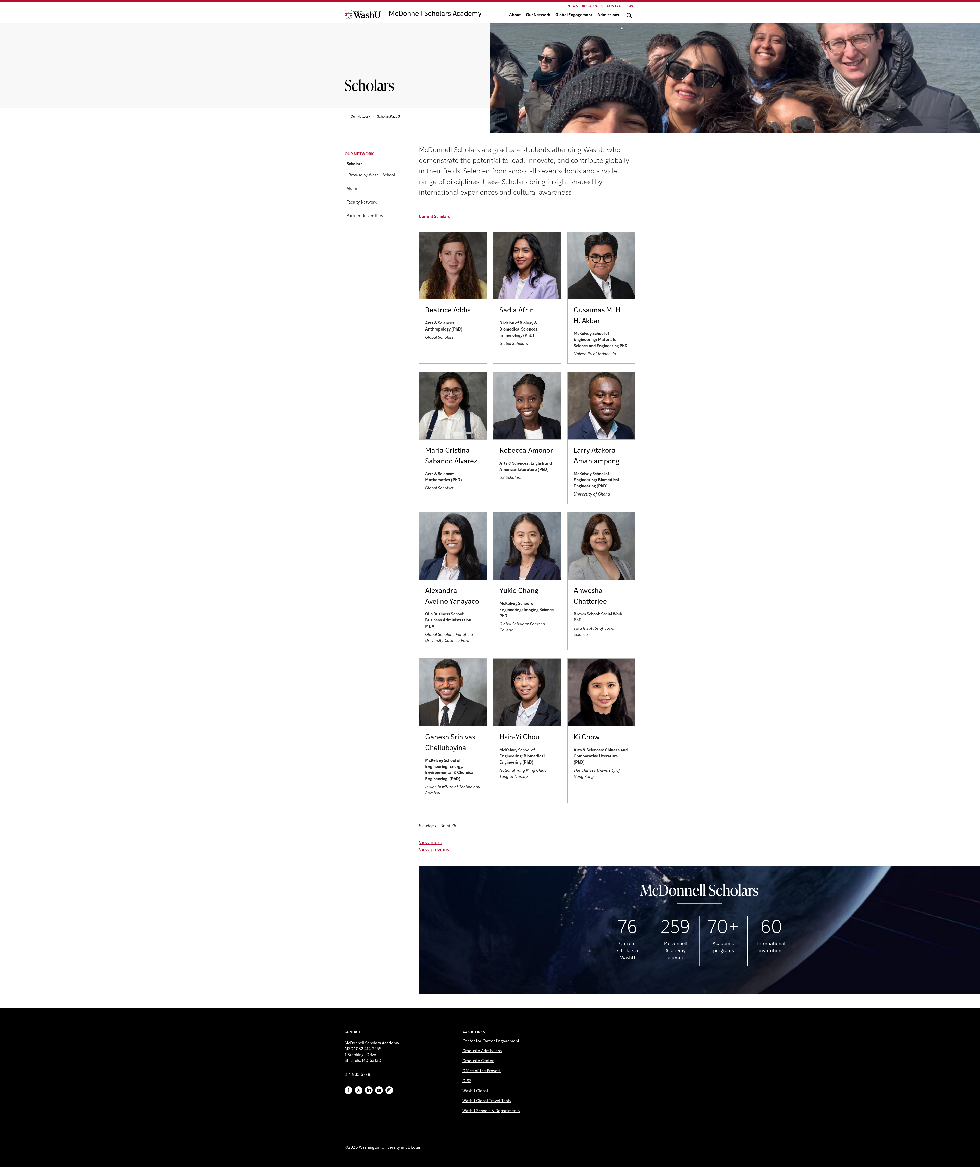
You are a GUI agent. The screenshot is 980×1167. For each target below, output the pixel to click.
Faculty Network (362, 202)
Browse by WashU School (372, 175)
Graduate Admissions (482, 1051)
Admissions (608, 15)
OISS (466, 1081)
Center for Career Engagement (490, 1041)
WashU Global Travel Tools (486, 1101)
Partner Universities (365, 216)
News (573, 6)
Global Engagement (573, 15)
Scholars (354, 164)
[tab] (446, 217)
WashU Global (475, 1091)
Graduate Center (478, 1061)
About (515, 15)
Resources (592, 6)
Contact (615, 6)
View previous (434, 850)
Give (631, 6)
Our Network (538, 15)
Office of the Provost (481, 1071)
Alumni (353, 189)
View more (430, 843)
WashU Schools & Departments (491, 1111)
